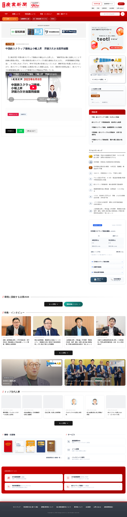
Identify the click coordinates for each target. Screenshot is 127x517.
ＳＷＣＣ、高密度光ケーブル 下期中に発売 (107, 173)
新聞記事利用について (47, 507)
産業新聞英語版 (108, 507)
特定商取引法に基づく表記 (31, 507)
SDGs (52, 19)
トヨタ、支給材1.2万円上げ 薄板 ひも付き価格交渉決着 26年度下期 (109, 196)
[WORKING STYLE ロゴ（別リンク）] (53, 363)
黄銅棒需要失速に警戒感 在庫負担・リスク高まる (109, 190)
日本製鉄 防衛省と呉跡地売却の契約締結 (107, 162)
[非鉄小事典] (41, 446)
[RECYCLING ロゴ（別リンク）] (116, 363)
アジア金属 (95, 96)
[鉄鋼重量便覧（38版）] (8, 446)
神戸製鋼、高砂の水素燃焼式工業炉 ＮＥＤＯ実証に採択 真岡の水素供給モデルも (109, 156)
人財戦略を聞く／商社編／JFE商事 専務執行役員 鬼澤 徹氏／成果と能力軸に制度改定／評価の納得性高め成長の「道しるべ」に (110, 211)
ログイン (121, 3)
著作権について (78, 507)
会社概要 (88, 507)
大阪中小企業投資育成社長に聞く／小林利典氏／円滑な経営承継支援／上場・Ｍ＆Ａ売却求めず (111, 342)
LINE (20, 131)
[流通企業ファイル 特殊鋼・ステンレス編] (30, 446)
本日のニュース (13, 114)
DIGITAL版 (97, 3)
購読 (93, 8)
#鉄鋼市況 (105, 102)
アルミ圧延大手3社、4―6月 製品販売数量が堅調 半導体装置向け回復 (110, 179)
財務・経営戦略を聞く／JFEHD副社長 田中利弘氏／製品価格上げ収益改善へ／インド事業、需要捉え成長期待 (16, 342)
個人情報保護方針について (63, 507)
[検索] (123, 14)
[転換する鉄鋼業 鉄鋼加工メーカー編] (51, 446)
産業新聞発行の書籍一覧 (53, 457)
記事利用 (104, 8)
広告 (98, 8)
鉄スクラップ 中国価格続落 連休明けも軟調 (106, 122)
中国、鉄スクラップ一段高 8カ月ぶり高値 (105, 117)
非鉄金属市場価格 (99, 272)
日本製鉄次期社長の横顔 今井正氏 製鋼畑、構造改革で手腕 (109, 167)
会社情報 (112, 8)
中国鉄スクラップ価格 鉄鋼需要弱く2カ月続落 (107, 127)
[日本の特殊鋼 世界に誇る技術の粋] (19, 446)
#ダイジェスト (96, 102)
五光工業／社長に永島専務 (53, 412)
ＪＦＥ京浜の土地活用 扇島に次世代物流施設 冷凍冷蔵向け (109, 203)
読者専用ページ (108, 3)
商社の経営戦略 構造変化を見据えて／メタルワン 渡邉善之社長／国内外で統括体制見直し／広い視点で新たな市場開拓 (48, 342)
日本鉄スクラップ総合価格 (101, 261)
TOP (6, 14)
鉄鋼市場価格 (97, 267)
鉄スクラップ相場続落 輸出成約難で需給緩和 (108, 184)
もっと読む (52, 304)
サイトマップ (16, 507)
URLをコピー (31, 131)
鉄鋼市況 (23, 114)
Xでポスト (11, 131)
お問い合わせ (120, 8)
